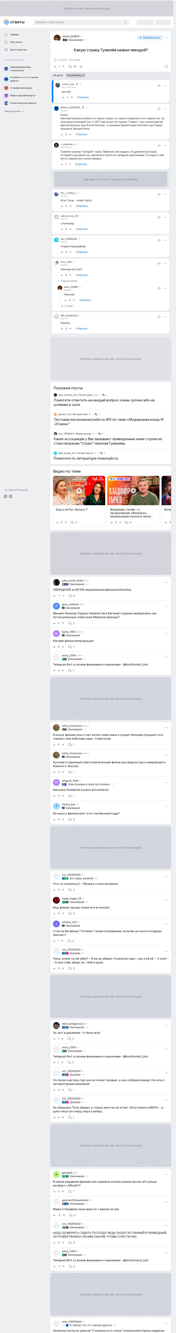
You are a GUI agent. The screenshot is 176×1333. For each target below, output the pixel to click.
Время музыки (83, 433)
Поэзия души (85, 395)
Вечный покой (80, 414)
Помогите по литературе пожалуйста (86, 458)
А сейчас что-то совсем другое (91, 1325)
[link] (79, 501)
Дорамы (75, 953)
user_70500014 (66, 433)
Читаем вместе (85, 453)
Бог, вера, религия (81, 878)
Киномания (76, 40)
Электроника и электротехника (89, 784)
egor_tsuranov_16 (67, 395)
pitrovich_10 (64, 414)
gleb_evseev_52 (66, 453)
